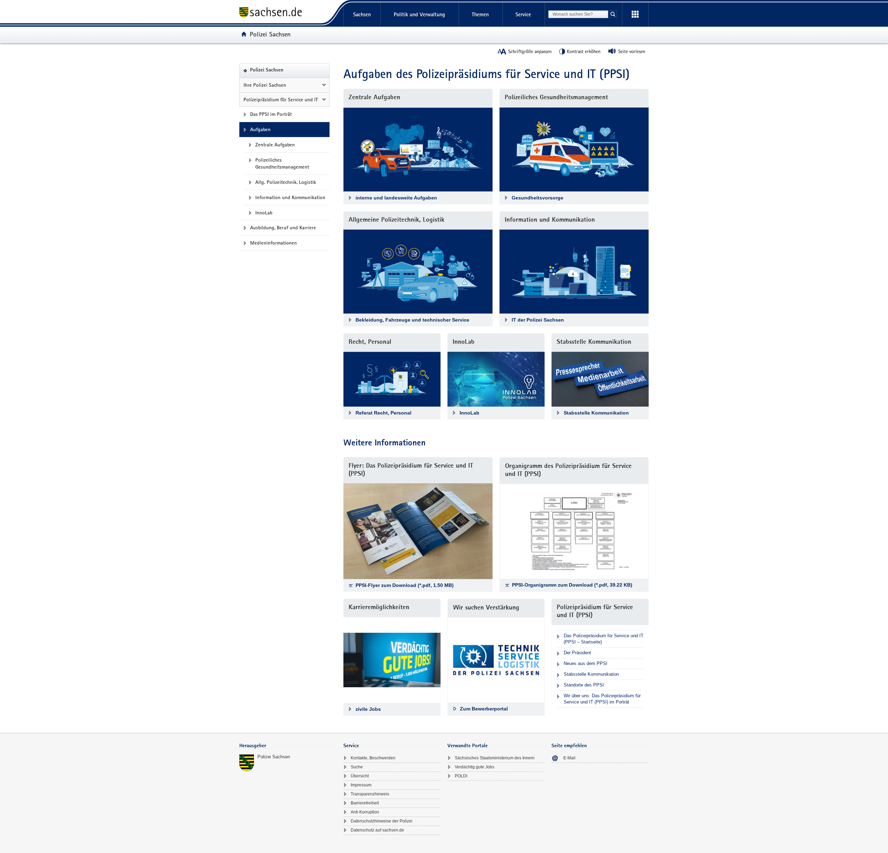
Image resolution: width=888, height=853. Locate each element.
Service (523, 14)
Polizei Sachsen (270, 34)
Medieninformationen (273, 243)
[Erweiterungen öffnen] (635, 14)
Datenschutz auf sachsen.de (377, 830)
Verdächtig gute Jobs (474, 767)
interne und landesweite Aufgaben (396, 198)
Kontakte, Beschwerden (373, 758)
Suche (357, 767)
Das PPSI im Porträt (271, 114)
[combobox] (578, 14)
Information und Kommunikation (290, 197)
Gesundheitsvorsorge (537, 198)
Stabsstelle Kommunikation (596, 413)
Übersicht (360, 776)
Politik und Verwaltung (419, 14)
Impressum (361, 785)
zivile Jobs (368, 709)
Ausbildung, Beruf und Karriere (283, 227)
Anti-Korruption (365, 812)
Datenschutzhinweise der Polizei (381, 821)
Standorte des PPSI (584, 685)
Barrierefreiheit (365, 803)
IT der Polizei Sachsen (538, 320)
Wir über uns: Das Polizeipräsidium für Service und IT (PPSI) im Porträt (602, 699)
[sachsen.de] (288, 13)
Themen (480, 14)
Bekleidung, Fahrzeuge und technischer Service (412, 320)
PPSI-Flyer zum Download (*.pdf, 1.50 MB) (405, 585)
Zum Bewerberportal (484, 708)
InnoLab (263, 213)
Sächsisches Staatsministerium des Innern (495, 758)
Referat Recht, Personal (383, 413)
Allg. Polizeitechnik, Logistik (285, 182)
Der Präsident (577, 652)
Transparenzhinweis (370, 794)
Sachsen (362, 14)
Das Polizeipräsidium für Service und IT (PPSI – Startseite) (603, 639)
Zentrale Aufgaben (275, 145)
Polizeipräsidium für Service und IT (281, 99)
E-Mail (569, 758)
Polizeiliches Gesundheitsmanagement (282, 163)
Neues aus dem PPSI (585, 663)
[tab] (287, 746)
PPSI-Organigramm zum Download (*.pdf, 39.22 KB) (572, 585)
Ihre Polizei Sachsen (265, 85)
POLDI (461, 776)
